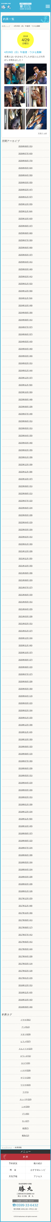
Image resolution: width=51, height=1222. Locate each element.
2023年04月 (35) (25, 436)
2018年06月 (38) (25, 855)
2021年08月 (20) (25, 580)
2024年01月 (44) (25, 371)
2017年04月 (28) (25, 956)
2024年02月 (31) (25, 363)
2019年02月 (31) (25, 797)
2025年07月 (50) (25, 240)
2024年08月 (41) (25, 320)
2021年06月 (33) (25, 595)
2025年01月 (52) (25, 284)
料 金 (13, 1170)
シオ (45, 133)
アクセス (38, 1176)
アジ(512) (25, 1027)
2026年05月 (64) (25, 168)
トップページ (7, 1147)
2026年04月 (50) (25, 175)
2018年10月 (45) (25, 826)
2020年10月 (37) (25, 653)
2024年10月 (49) (25, 306)
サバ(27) (25, 1121)
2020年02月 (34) (25, 711)
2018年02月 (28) (25, 884)
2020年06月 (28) (25, 682)
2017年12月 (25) (25, 899)
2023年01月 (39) (25, 457)
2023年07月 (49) (25, 414)
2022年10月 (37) (25, 479)
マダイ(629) (26, 1034)
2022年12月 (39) (25, 465)
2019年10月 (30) (25, 739)
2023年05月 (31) (25, 428)
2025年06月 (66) (25, 248)
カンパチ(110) (25, 1099)
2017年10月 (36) (25, 913)
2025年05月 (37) (25, 255)
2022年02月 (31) (25, 537)
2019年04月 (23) (25, 783)
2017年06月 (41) (25, 942)
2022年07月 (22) (25, 501)
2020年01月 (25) (25, 718)
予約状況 (13, 1163)
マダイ (40, 133)
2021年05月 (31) (25, 602)
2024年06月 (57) (25, 334)
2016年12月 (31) (25, 985)
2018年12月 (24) (25, 812)
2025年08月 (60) (25, 233)
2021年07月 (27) (25, 588)
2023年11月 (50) (25, 385)
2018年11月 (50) (25, 819)
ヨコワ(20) (25, 1063)
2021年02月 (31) (25, 624)
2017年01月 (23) (25, 978)
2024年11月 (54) (25, 298)
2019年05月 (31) (25, 776)
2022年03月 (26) (25, 530)
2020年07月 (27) (25, 674)
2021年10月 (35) (25, 566)
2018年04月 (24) (25, 870)
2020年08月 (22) (25, 667)
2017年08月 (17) (25, 927)
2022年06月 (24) (25, 508)
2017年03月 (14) (25, 964)
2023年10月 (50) (25, 392)
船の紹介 (38, 1163)
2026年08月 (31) (25, 146)
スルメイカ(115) (25, 1049)
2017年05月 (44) (25, 949)
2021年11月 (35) (25, 559)
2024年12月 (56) (25, 291)
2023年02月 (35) (25, 450)
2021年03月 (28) (25, 617)
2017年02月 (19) (25, 971)
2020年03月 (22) (25, 703)
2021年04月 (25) (25, 609)
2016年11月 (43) (25, 993)
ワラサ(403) (26, 1085)
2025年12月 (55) (25, 204)
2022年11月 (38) (25, 472)
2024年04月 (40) (25, 349)
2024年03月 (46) (25, 356)
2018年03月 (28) (25, 877)
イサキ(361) (26, 1020)
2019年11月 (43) (25, 732)
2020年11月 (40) (25, 645)
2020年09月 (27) (25, 660)
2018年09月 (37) (25, 833)
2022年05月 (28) (25, 515)
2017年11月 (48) (25, 906)
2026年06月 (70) (25, 161)
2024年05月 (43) (25, 342)
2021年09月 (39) (25, 573)
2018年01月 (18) (25, 891)
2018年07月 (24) (25, 848)
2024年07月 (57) (25, 327)
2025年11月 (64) (25, 211)
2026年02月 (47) (25, 190)
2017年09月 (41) (25, 920)
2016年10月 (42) (25, 1000)
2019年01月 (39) (25, 805)
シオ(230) (25, 1107)
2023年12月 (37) (25, 378)
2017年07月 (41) (25, 935)
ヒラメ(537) (26, 1042)
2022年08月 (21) (25, 494)
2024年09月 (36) (25, 313)
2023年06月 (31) (25, 421)
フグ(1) (26, 1092)
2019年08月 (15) (25, 754)
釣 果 (25, 1157)
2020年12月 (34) (25, 638)
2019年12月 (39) (25, 725)
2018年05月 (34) (25, 862)
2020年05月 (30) (25, 689)
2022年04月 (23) (25, 522)
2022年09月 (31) (25, 486)
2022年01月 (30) (25, 544)
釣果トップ (6, 26)
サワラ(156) (26, 1078)
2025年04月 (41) (25, 262)
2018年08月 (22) (25, 841)
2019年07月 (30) (25, 761)
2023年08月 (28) (25, 407)
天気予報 (13, 1176)
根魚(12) (25, 1136)
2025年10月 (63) (25, 219)
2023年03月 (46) (25, 443)
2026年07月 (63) (25, 154)
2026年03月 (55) (25, 183)
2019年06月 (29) (25, 768)
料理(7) (26, 1128)
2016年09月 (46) (25, 1007)
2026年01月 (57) (25, 197)
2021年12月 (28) (25, 551)
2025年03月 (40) (25, 269)
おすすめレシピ (37, 1170)
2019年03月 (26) (25, 790)
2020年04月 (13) (25, 696)
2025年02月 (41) (25, 277)
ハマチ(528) (26, 1070)
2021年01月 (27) (25, 631)
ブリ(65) (25, 1114)
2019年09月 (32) (25, 747)
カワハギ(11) (25, 1056)
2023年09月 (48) (25, 400)
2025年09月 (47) (25, 226)
